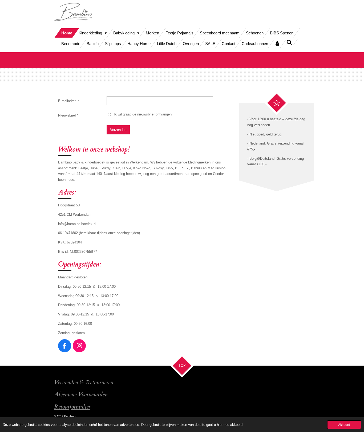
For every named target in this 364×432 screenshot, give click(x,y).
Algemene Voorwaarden (81, 394)
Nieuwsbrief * (68, 115)
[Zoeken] (289, 42)
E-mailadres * (68, 101)
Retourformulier (72, 407)
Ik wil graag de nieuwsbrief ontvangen (143, 114)
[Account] (277, 43)
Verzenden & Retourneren (83, 382)
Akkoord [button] (344, 424)
